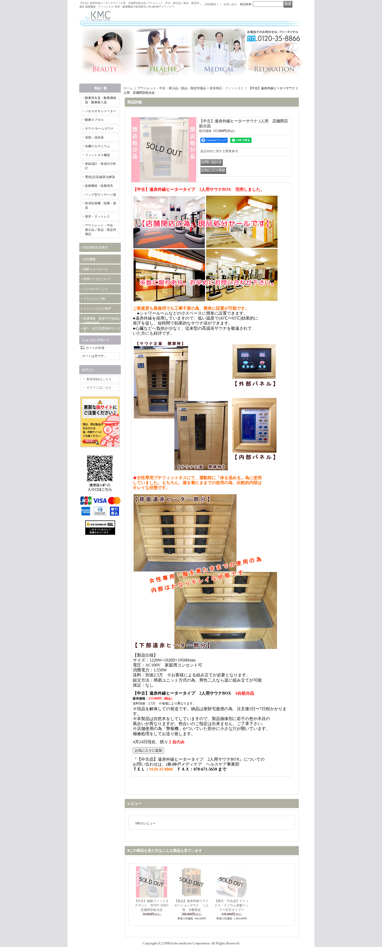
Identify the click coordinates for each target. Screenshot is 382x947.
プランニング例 (94, 299)
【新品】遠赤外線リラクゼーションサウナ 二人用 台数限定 (191, 905)
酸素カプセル (96, 120)
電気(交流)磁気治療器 (100, 177)
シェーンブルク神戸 (97, 308)
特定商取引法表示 (95, 247)
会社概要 (89, 259)
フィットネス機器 (97, 155)
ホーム (128, 88)
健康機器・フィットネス (226, 88)
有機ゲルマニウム (97, 146)
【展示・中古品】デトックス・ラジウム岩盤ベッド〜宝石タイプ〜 (231, 905)
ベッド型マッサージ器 (100, 194)
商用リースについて (97, 279)
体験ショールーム (95, 269)
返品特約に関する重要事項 (219, 151)
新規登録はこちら (99, 379)
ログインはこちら (99, 387)
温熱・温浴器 (94, 137)
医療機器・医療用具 (99, 186)
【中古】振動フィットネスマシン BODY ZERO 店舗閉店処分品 (153, 905)
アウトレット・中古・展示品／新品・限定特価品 (100, 230)
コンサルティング (95, 289)
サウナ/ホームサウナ (99, 128)
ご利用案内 (209, 4)
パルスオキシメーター (100, 111)
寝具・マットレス (97, 216)
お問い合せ (229, 4)
